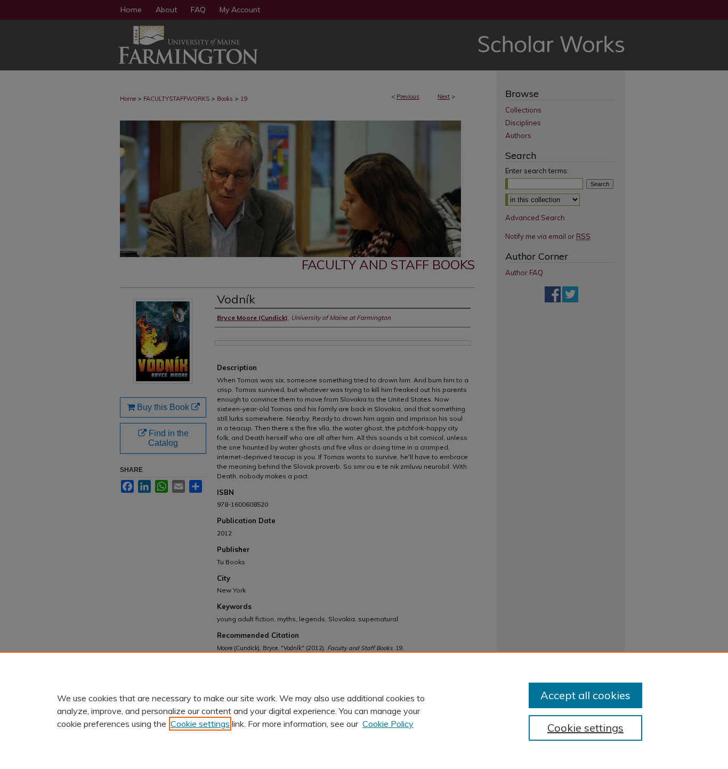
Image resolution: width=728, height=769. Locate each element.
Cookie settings (200, 723)
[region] (364, 710)
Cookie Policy (388, 723)
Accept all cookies (585, 695)
